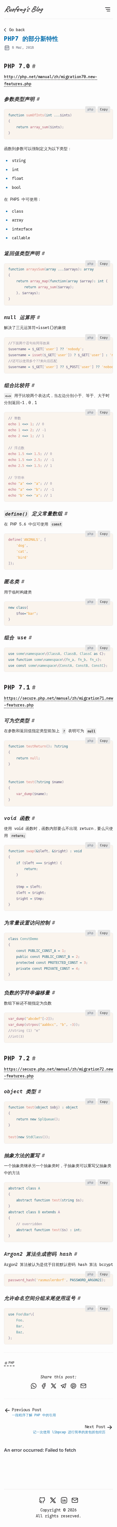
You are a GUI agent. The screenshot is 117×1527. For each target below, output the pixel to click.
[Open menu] (107, 9)
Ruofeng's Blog (23, 9)
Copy (104, 109)
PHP (11, 1363)
